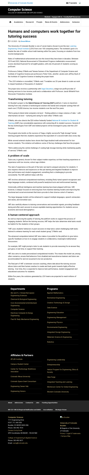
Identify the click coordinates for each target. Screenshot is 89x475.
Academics (18, 22)
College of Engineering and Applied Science (25, 13)
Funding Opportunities (50, 402)
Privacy (62, 433)
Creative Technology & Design (58, 303)
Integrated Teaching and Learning (59, 382)
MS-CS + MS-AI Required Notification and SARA (24, 409)
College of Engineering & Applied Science (22, 438)
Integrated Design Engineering (58, 332)
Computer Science (20, 9)
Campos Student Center (20, 364)
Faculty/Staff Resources (71, 17)
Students (47, 17)
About (10, 402)
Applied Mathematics (55, 293)
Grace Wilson (25, 41)
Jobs (37, 402)
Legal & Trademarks (74, 433)
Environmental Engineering (57, 327)
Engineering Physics (55, 322)
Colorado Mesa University (20, 376)
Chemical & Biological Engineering (23, 299)
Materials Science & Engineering (59, 337)
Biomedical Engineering (56, 298)
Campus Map (65, 436)
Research (30, 22)
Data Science (52, 308)
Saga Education (47, 89)
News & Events (51, 22)
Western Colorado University (58, 392)
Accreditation (48, 409)
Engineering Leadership (56, 360)
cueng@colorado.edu (20, 443)
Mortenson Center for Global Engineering (62, 387)
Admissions (65, 22)
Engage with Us (57, 17)
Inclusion (76, 22)
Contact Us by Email (15, 430)
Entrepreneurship (53, 365)
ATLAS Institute (16, 359)
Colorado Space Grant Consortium (23, 381)
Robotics (50, 342)
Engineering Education (55, 313)
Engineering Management (56, 317)
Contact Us (29, 402)
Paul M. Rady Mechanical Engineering (25, 319)
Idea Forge (51, 377)
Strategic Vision (61, 409)
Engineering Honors (18, 391)
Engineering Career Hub (19, 386)
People (39, 22)
